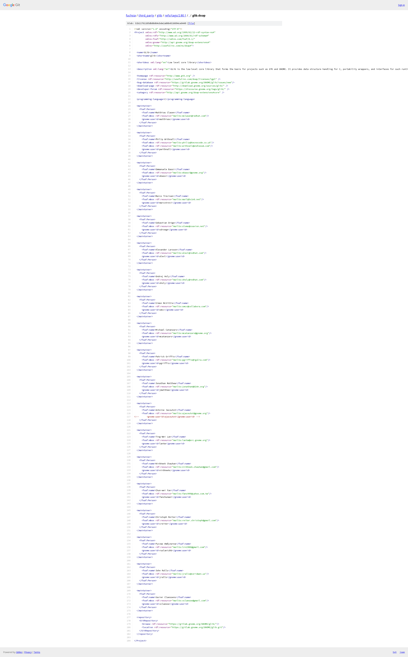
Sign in (401, 5)
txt (395, 652)
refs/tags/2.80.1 (175, 15)
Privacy (28, 652)
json (402, 652)
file (191, 23)
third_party (146, 15)
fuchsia (131, 15)
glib (159, 15)
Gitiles (19, 652)
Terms (36, 652)
